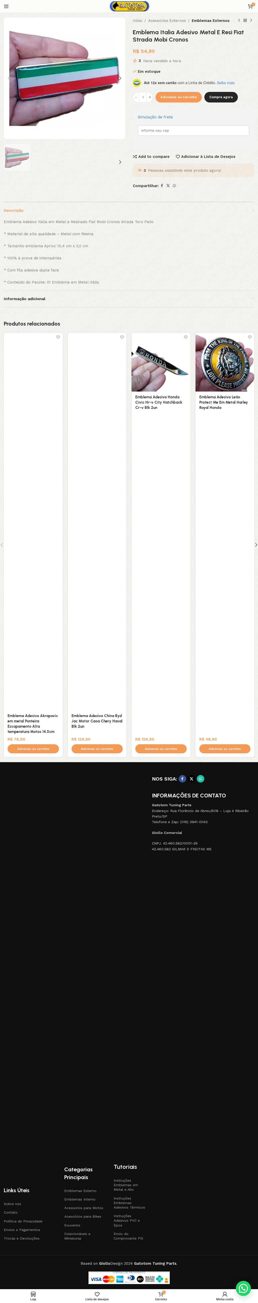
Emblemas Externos (211, 20)
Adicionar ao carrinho (178, 97)
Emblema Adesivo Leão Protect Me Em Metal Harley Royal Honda (223, 402)
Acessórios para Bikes (82, 1216)
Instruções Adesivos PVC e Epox (127, 1220)
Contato (11, 1212)
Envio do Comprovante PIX (128, 1236)
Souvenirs (72, 1225)
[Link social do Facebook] (162, 185)
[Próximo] (251, 21)
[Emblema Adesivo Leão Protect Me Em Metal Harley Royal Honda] (225, 362)
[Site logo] (129, 6)
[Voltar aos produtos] (245, 21)
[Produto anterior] (239, 21)
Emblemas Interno (79, 1199)
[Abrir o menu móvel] (6, 6)
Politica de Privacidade (23, 1221)
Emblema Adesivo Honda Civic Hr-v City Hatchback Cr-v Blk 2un (158, 402)
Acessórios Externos (167, 20)
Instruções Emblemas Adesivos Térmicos (129, 1202)
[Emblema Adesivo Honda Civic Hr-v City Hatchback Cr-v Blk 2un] (161, 362)
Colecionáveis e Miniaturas (77, 1236)
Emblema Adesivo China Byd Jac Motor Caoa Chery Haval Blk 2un (97, 721)
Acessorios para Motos (83, 1208)
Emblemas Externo (80, 1191)
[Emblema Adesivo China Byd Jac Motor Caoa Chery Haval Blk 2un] (97, 521)
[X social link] (168, 185)
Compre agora (221, 97)
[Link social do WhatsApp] (174, 185)
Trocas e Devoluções (22, 1238)
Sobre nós (12, 1204)
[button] (9, 78)
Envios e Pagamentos (22, 1230)
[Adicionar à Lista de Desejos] (58, 337)
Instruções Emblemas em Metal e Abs (126, 1184)
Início (137, 20)
